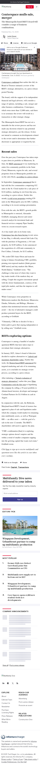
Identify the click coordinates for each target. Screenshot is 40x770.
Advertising (23, 698)
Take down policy (30, 759)
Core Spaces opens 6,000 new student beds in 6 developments (21, 597)
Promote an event (25, 705)
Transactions (23, 467)
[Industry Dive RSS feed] (17, 683)
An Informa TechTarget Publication (20, 2)
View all (5, 665)
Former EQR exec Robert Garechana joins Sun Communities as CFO (19, 565)
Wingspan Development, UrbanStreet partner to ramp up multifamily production (18, 541)
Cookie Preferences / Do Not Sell (13, 762)
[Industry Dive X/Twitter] (12, 683)
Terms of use (18, 759)
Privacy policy (6, 759)
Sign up (29, 7)
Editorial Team (7, 700)
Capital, (14, 467)
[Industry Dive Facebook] (8, 683)
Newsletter (6, 706)
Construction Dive (25, 719)
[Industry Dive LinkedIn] (3, 683)
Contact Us (6, 703)
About (4, 696)
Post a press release (16, 665)
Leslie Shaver (11, 36)
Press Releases (7, 716)
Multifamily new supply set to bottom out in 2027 (22, 575)
